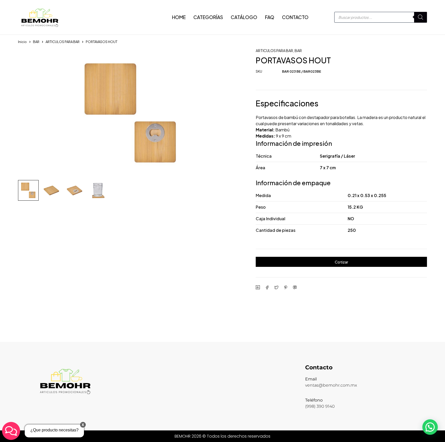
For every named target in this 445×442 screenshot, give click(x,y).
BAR (36, 42)
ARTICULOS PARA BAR (63, 42)
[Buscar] (420, 17)
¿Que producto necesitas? (54, 430)
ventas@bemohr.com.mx (331, 385)
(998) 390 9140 (320, 406)
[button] (430, 427)
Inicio (22, 42)
